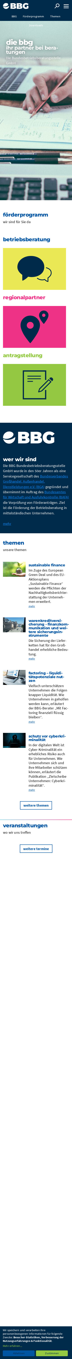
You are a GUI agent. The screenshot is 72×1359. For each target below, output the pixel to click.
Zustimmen (52, 1353)
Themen (55, 16)
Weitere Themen (36, 805)
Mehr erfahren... (12, 1346)
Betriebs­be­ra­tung (26, 239)
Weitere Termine (36, 848)
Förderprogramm (33, 16)
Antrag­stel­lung (22, 355)
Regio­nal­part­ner (24, 297)
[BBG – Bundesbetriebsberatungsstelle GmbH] (16, 4)
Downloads (36, 25)
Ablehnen (19, 1353)
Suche (57, 6)
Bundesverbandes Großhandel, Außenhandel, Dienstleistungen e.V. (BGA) (35, 481)
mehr (7, 523)
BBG (14, 16)
